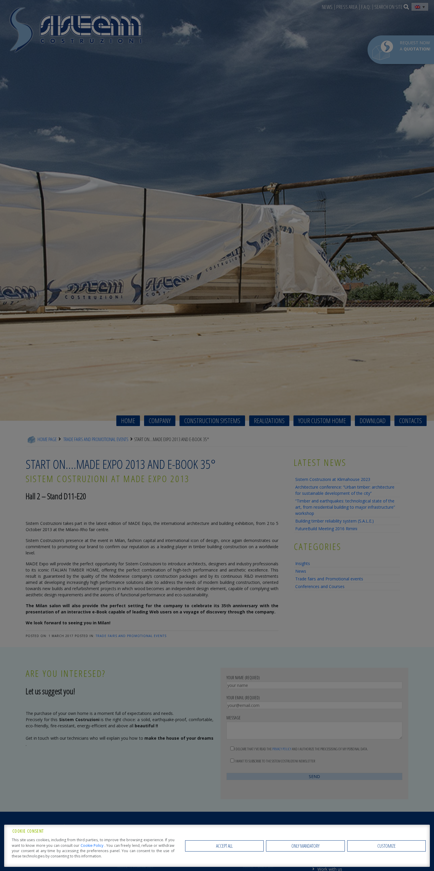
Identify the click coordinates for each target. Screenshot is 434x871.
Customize (386, 846)
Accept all (224, 846)
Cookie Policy (93, 845)
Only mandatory (305, 846)
